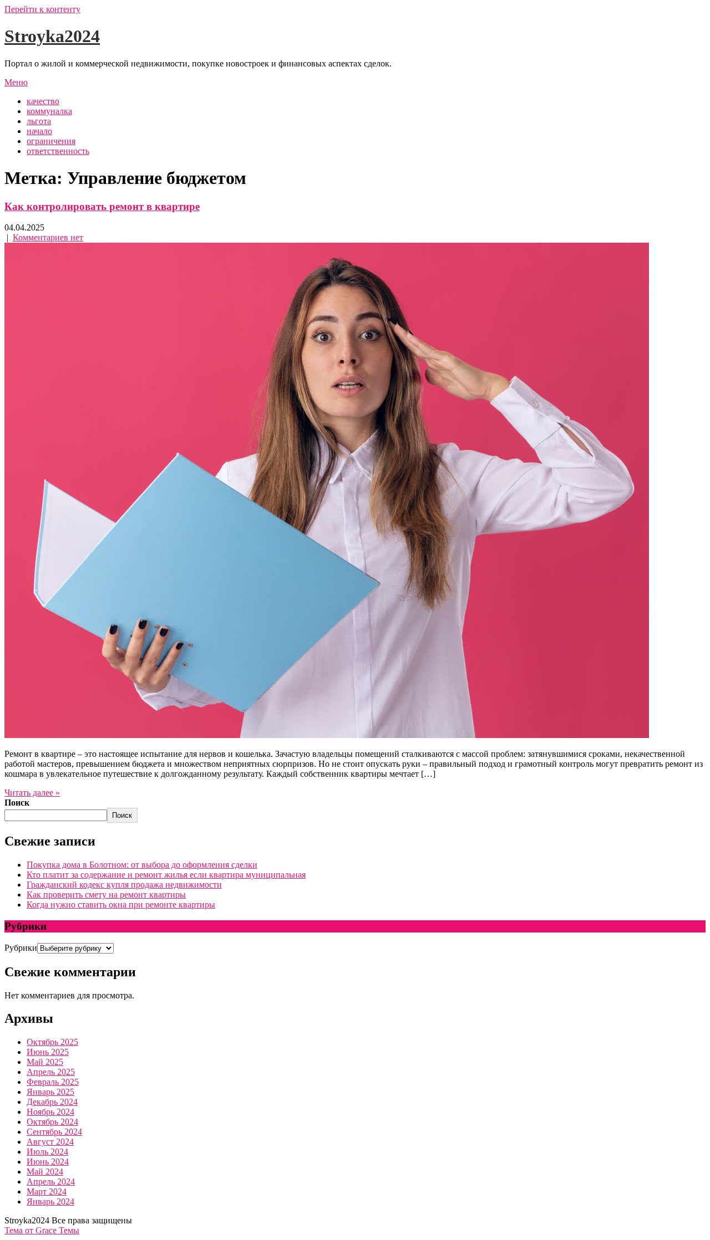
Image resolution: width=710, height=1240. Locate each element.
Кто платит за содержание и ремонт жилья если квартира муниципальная (166, 874)
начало (39, 131)
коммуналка (49, 111)
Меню (16, 82)
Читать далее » (32, 792)
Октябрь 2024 (52, 1121)
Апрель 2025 (51, 1072)
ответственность (58, 151)
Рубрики (20, 947)
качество (43, 101)
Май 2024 (45, 1171)
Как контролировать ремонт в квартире (102, 206)
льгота (39, 121)
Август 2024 (50, 1141)
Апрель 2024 (51, 1181)
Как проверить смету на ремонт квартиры (106, 894)
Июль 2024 (47, 1151)
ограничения (51, 141)
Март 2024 (47, 1191)
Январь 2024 (50, 1201)
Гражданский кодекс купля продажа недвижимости (124, 884)
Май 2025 (45, 1062)
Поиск (16, 802)
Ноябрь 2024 (50, 1111)
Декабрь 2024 (52, 1101)
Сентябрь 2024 (54, 1131)
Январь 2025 (50, 1091)
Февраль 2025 (53, 1082)
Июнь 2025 (48, 1052)
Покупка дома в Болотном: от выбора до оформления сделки (142, 864)
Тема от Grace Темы (41, 1230)
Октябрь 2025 (52, 1042)
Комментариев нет (48, 237)
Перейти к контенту (42, 9)
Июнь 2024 (48, 1161)
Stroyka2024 (52, 36)
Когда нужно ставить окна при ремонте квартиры (121, 904)
